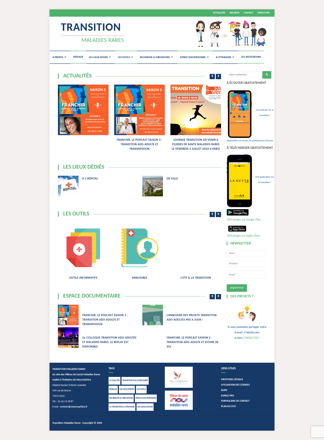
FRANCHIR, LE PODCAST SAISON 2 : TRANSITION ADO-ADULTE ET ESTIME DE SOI (193, 342)
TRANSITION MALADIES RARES (135, 381)
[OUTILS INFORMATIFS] (83, 248)
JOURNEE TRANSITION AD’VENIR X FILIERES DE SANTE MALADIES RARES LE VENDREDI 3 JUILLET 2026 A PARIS (196, 144)
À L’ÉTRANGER (223, 57)
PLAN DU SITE (228, 406)
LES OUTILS (124, 57)
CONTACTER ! (251, 338)
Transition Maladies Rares (66, 423)
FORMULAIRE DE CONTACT (235, 401)
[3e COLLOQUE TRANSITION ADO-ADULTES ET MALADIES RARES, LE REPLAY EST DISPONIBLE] (68, 337)
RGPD (224, 390)
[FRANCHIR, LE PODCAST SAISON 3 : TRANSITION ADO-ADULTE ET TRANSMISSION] (139, 110)
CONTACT (248, 13)
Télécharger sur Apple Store (243, 235)
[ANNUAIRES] (139, 248)
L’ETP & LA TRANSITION (196, 278)
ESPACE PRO (264, 13)
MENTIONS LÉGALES (232, 379)
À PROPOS (57, 57)
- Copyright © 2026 (91, 423)
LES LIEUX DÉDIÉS (98, 57)
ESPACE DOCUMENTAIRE (193, 57)
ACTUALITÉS (219, 13)
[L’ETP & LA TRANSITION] (195, 224)
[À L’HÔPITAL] (68, 186)
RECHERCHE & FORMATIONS (155, 57)
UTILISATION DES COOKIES (235, 384)
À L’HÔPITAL (90, 178)
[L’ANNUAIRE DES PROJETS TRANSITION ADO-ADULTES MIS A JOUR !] (152, 315)
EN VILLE (172, 178)
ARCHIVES (234, 13)
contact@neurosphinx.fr (73, 406)
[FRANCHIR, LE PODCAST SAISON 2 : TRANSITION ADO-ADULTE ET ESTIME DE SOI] (152, 337)
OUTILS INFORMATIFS (83, 278)
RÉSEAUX (78, 57)
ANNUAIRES (139, 278)
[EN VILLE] (152, 186)
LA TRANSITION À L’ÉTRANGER (122, 407)
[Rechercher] (266, 75)
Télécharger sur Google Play (243, 219)
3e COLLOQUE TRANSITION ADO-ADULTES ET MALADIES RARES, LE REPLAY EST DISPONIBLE (109, 342)
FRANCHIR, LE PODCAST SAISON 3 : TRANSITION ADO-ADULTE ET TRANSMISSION (139, 144)
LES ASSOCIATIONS (251, 57)
